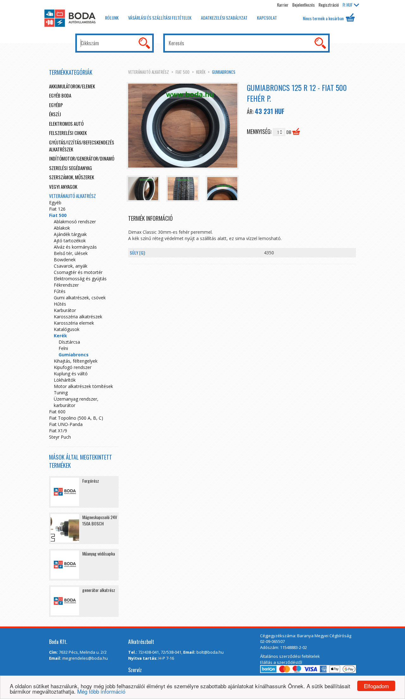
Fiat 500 (183, 72)
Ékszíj (55, 114)
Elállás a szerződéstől (281, 662)
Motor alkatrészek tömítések (83, 386)
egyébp (56, 104)
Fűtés (59, 291)
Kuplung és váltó (71, 374)
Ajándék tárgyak (70, 234)
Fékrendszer (66, 285)
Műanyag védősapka (98, 553)
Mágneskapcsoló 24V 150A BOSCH (99, 520)
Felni (63, 348)
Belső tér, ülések (71, 253)
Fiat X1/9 (58, 431)
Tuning (61, 393)
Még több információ (101, 691)
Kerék (200, 72)
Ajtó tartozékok (70, 241)
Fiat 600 (57, 412)
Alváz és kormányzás (75, 247)
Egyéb (55, 203)
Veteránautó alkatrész (148, 72)
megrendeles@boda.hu (85, 658)
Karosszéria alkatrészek (78, 317)
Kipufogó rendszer (72, 367)
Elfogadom (376, 686)
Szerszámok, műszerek (71, 177)
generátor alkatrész (98, 590)
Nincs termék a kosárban (324, 18)
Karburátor (65, 310)
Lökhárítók (65, 380)
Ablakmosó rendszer (75, 222)
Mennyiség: (260, 132)
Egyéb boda (60, 95)
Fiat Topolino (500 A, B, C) (76, 418)
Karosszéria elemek (74, 323)
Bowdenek (65, 260)
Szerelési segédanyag (70, 167)
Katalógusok (66, 329)
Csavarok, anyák (70, 266)
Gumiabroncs (223, 72)
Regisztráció (329, 5)
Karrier (283, 5)
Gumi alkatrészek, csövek (80, 298)
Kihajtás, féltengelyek (75, 361)
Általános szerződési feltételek (290, 656)
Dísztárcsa (69, 342)
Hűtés (60, 304)
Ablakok (62, 228)
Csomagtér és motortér (78, 272)
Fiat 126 (57, 209)
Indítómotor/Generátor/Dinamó (81, 158)
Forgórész (90, 480)
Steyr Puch (60, 437)
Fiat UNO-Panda (66, 424)
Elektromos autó (66, 123)
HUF (347, 5)
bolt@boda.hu (210, 652)
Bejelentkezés (303, 5)
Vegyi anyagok (63, 186)
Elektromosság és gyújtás (80, 279)
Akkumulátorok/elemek (72, 86)
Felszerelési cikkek (68, 132)
